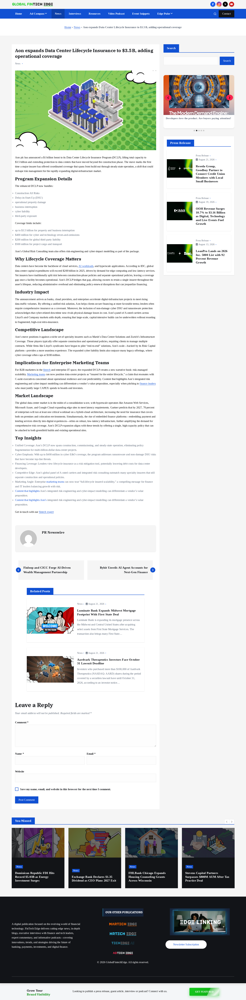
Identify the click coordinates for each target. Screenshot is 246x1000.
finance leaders (148, 383)
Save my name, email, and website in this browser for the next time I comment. (65, 789)
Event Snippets (141, 13)
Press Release (202, 155)
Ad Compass (37, 13)
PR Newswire (53, 532)
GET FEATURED (204, 992)
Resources (94, 13)
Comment (21, 722)
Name (19, 753)
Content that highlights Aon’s (31, 500)
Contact (226, 13)
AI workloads (85, 266)
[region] (198, 103)
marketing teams (55, 481)
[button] (226, 821)
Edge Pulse (163, 13)
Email (91, 753)
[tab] (194, 130)
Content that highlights (27, 491)
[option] (38, 858)
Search (171, 48)
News (58, 13)
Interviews (75, 13)
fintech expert (46, 511)
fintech (47, 369)
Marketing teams (36, 374)
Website (19, 771)
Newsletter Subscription (186, 944)
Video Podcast (116, 13)
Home (18, 13)
